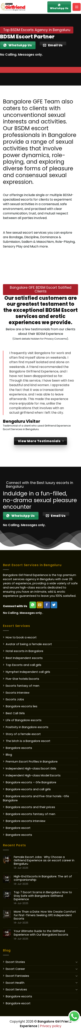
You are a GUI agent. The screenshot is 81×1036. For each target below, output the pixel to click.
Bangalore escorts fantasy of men (30, 814)
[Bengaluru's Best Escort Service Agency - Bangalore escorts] (22, 7)
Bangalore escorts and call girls (28, 789)
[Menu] (77, 7)
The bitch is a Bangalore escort (28, 741)
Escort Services (16, 989)
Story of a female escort (23, 734)
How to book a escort (21, 637)
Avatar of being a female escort (29, 644)
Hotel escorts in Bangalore (24, 651)
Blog (9, 755)
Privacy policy (50, 1026)
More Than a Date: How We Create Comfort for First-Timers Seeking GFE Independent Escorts (45, 917)
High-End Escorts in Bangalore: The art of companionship (43, 880)
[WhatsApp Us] (32, 605)
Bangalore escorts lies (21, 706)
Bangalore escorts (19, 748)
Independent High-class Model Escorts (33, 775)
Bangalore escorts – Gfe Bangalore (31, 782)
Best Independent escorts (24, 658)
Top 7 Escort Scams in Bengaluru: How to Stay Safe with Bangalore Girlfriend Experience (43, 898)
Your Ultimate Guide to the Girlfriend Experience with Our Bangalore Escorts (41, 934)
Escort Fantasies (17, 976)
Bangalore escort (18, 828)
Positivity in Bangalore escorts (27, 727)
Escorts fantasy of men (22, 686)
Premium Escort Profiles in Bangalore (32, 762)
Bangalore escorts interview (25, 821)
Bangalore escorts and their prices (30, 807)
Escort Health (15, 983)
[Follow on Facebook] (47, 605)
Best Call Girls (15, 713)
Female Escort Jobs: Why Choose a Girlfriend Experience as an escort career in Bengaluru (44, 862)
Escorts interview (17, 693)
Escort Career (15, 969)
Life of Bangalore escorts (23, 720)
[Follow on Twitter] (54, 605)
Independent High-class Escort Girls (31, 768)
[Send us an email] (40, 605)
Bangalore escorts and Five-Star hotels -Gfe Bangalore (36, 798)
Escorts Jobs (15, 699)
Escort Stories (15, 962)
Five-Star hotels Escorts (22, 679)
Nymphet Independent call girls (28, 672)
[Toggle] (76, 962)
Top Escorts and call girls (23, 665)
